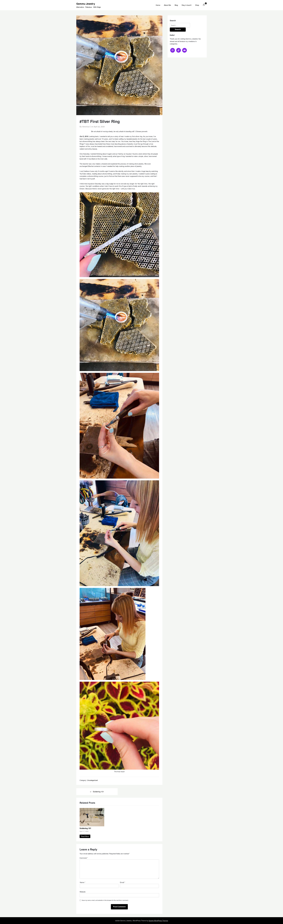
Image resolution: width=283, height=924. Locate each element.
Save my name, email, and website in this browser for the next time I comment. (105, 900)
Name (82, 882)
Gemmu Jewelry (85, 3)
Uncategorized (92, 780)
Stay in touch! (186, 5)
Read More (85, 836)
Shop (197, 5)
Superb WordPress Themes (158, 920)
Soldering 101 (98, 791)
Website (82, 892)
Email (122, 882)
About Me (167, 5)
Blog (176, 5)
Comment (84, 858)
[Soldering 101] (92, 825)
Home (158, 5)
